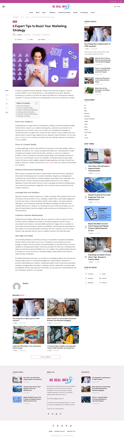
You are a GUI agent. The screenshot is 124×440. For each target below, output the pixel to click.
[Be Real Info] (62, 6)
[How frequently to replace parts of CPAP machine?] (28, 307)
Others (86, 129)
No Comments (37, 34)
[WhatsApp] (6, 108)
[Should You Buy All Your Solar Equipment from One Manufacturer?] (97, 184)
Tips (85, 135)
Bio (85, 108)
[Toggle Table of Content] (36, 103)
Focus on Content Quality (25, 108)
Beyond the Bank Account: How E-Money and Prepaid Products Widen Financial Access (98, 227)
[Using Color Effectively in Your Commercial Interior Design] (28, 335)
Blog (43, 12)
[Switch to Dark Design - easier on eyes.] (118, 1)
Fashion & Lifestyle (64, 12)
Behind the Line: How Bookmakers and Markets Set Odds (102, 90)
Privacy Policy (60, 431)
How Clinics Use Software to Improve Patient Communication (99, 168)
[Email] (6, 112)
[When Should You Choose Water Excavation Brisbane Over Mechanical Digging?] (63, 307)
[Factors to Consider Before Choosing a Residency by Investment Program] (89, 70)
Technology (84, 12)
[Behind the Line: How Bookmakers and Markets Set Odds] (89, 90)
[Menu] (4, 7)
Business (52, 12)
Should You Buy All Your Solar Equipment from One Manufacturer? (99, 197)
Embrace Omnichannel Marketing (28, 110)
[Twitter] (6, 99)
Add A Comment (46, 357)
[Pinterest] (6, 103)
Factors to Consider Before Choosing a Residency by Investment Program (103, 70)
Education (87, 116)
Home (31, 12)
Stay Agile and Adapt (24, 116)
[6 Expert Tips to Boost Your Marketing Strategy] (46, 65)
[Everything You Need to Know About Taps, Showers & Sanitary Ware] (97, 244)
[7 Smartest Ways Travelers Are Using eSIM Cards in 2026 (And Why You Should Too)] (63, 335)
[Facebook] (6, 95)
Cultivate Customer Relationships (27, 114)
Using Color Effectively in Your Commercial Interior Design (27, 347)
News (38, 12)
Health (75, 12)
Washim (20, 34)
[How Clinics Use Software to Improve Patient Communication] (97, 156)
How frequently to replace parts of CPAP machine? (26, 319)
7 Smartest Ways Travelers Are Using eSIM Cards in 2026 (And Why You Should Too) (61, 347)
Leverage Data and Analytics (26, 112)
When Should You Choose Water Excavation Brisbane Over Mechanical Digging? (61, 319)
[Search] (120, 1)
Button (117, 6)
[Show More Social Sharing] (49, 39)
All (85, 105)
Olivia (15, 323)
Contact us (71, 431)
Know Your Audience (23, 106)
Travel (93, 12)
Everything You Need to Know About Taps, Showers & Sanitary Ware (99, 257)
